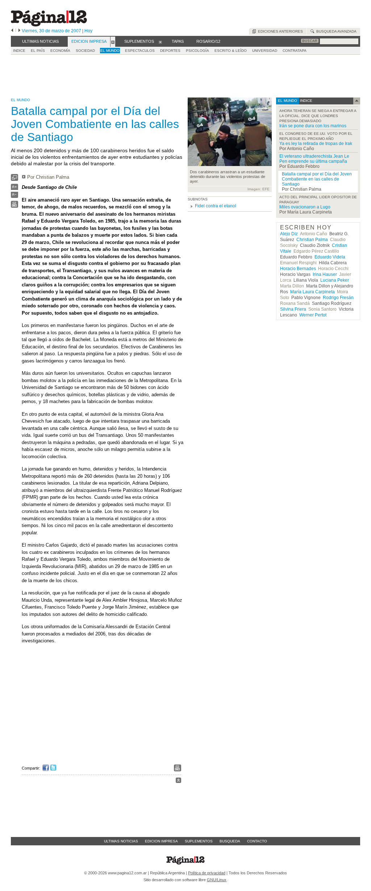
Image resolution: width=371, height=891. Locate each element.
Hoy (88, 30)
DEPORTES (170, 51)
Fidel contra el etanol (215, 205)
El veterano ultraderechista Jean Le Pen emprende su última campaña (314, 159)
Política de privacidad (206, 873)
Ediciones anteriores (279, 31)
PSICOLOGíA (197, 51)
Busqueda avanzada (335, 31)
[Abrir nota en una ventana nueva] (14, 179)
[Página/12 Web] (49, 25)
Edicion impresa (161, 841)
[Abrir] (113, 42)
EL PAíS (38, 51)
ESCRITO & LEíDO (230, 51)
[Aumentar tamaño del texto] (14, 188)
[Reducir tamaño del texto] (14, 196)
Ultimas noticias (121, 841)
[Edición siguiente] (19, 30)
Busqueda (230, 841)
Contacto (257, 841)
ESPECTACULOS (140, 51)
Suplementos (199, 841)
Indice (19, 51)
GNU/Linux (216, 880)
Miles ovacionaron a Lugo (304, 207)
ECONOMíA (60, 51)
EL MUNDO (110, 51)
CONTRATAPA (295, 51)
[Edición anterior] (12, 30)
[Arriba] (178, 781)
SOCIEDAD (85, 51)
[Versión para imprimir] (14, 206)
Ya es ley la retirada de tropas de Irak (315, 143)
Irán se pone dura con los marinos (312, 125)
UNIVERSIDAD (264, 51)
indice (305, 101)
